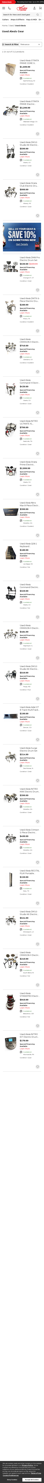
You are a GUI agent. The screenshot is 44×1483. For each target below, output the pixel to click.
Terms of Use (36, 1473)
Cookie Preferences (11, 1475)
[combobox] (30, 44)
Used (11, 26)
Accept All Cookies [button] (32, 1480)
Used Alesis (20, 26)
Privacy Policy (27, 1465)
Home (4, 26)
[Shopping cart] (40, 8)
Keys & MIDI (31, 19)
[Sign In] (34, 8)
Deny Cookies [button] (12, 1480)
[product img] (11, 69)
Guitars (5, 19)
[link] (30, 62)
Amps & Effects (17, 19)
